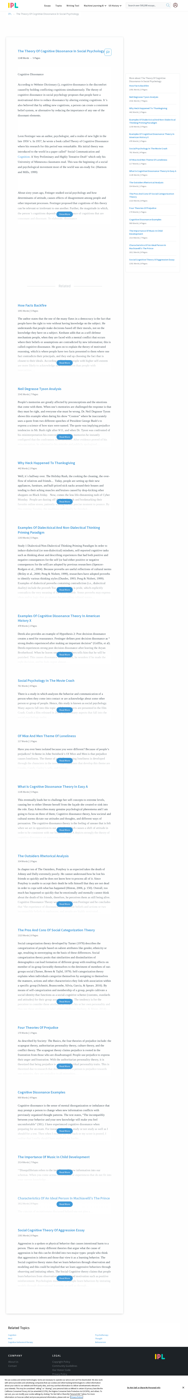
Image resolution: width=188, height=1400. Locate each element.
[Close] (183, 1387)
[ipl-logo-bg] (14, 5)
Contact (12, 1365)
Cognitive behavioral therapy (20, 1342)
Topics (58, 5)
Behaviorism (100, 1342)
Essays (47, 5)
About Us (13, 1361)
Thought (98, 1338)
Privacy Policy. (76, 1397)
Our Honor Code (61, 1370)
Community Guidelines (64, 1365)
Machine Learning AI (94, 5)
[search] (168, 5)
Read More (64, 362)
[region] (94, 1388)
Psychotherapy (101, 1335)
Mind (10, 1338)
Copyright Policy (61, 1361)
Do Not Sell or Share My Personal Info (143, 1387)
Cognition (24, 156)
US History (114, 5)
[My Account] (176, 5)
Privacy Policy (59, 1374)
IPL (10, 14)
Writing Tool (73, 5)
